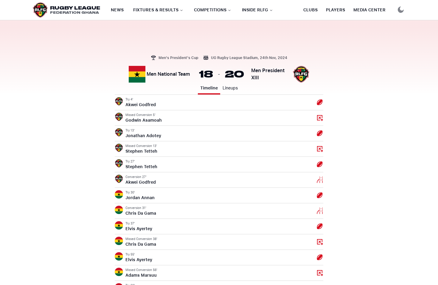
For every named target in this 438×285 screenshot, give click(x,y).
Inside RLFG (255, 9)
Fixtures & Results (155, 9)
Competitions (210, 9)
